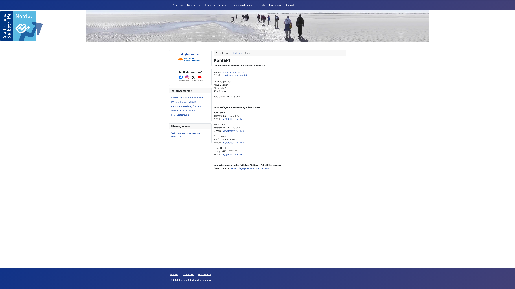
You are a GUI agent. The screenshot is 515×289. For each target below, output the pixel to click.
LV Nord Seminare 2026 (183, 102)
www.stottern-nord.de (234, 72)
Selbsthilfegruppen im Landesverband (249, 168)
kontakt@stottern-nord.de (234, 75)
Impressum (188, 274)
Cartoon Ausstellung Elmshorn (186, 106)
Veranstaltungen (243, 5)
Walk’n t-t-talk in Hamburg (184, 110)
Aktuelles (177, 5)
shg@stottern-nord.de (232, 119)
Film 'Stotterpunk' (180, 114)
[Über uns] (199, 5)
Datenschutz (204, 274)
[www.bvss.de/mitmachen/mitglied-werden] (190, 59)
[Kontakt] (295, 5)
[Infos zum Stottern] (227, 5)
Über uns (192, 5)
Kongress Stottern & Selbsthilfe (187, 97)
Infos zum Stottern (215, 5)
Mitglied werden (190, 54)
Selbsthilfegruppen (270, 5)
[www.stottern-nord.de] (21, 25)
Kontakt (289, 5)
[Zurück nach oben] (510, 284)
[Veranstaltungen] (253, 5)
